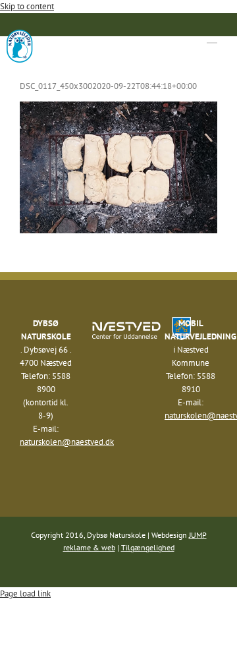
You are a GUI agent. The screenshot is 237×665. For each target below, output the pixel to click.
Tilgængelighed (147, 547)
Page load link (25, 593)
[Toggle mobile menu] (212, 36)
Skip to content (27, 6)
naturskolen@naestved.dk (67, 442)
